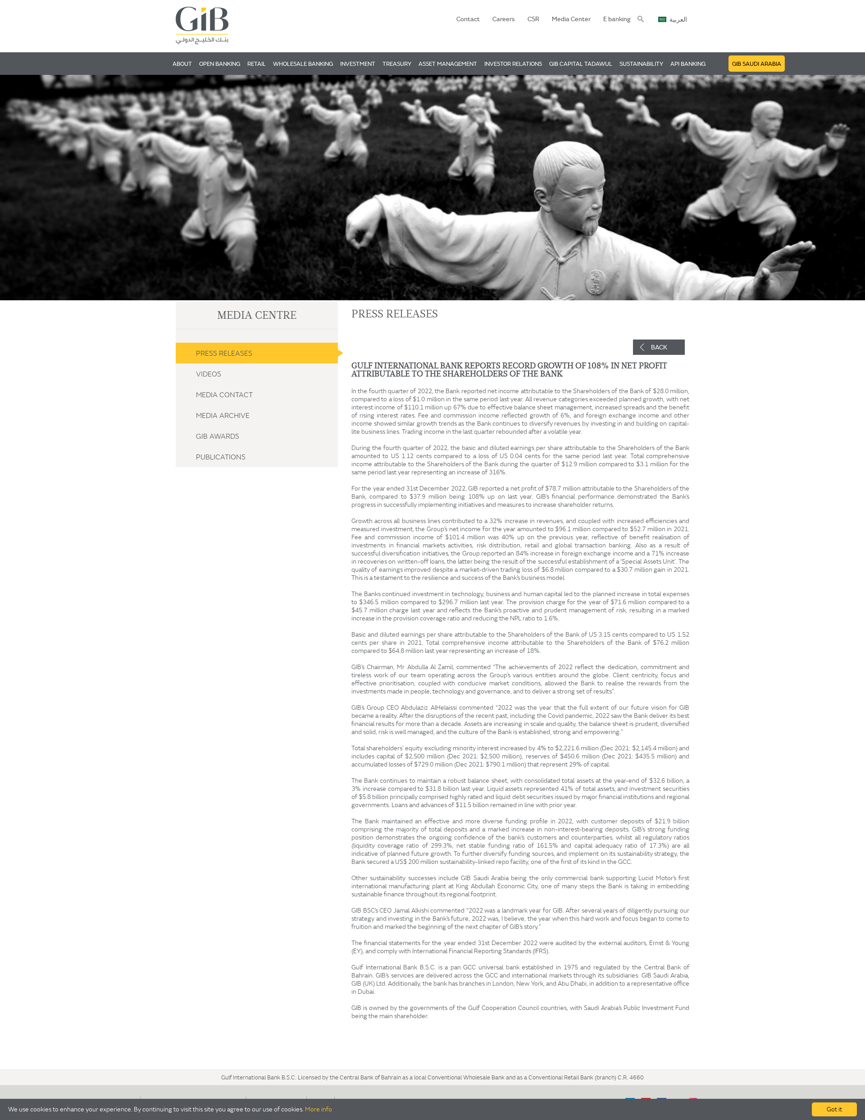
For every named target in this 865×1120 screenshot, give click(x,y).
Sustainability (641, 64)
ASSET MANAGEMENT (448, 64)
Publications (221, 456)
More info (318, 1109)
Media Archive (223, 415)
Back (659, 347)
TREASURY (396, 64)
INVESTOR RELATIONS (513, 64)
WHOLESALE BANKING (303, 64)
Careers (503, 19)
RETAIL (256, 64)
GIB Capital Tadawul (580, 64)
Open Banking (219, 64)
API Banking (688, 64)
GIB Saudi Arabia (756, 64)
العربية (678, 20)
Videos (208, 373)
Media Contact (224, 394)
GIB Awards (217, 436)
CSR (533, 19)
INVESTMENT (357, 64)
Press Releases (224, 353)
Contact (468, 19)
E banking (617, 19)
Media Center (571, 19)
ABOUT (182, 64)
